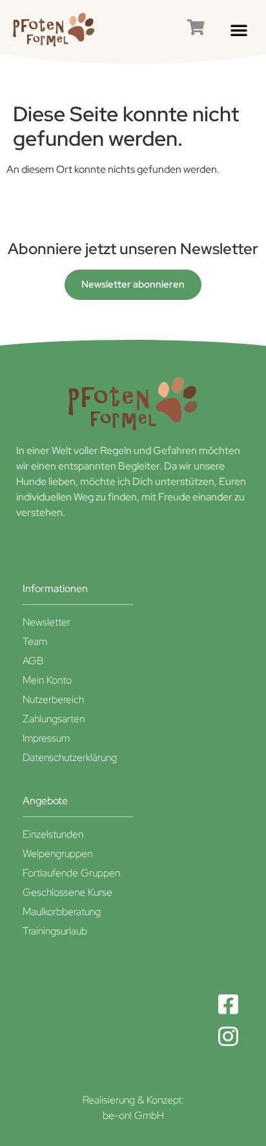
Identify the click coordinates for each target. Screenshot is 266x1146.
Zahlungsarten (54, 719)
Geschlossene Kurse (67, 892)
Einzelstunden (53, 834)
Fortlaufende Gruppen (71, 873)
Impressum (46, 738)
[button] (238, 29)
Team (35, 641)
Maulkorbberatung (62, 911)
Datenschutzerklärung (70, 757)
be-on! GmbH (133, 1115)
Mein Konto (47, 680)
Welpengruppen (57, 853)
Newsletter (46, 622)
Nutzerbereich (53, 699)
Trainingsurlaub (55, 931)
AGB (33, 660)
